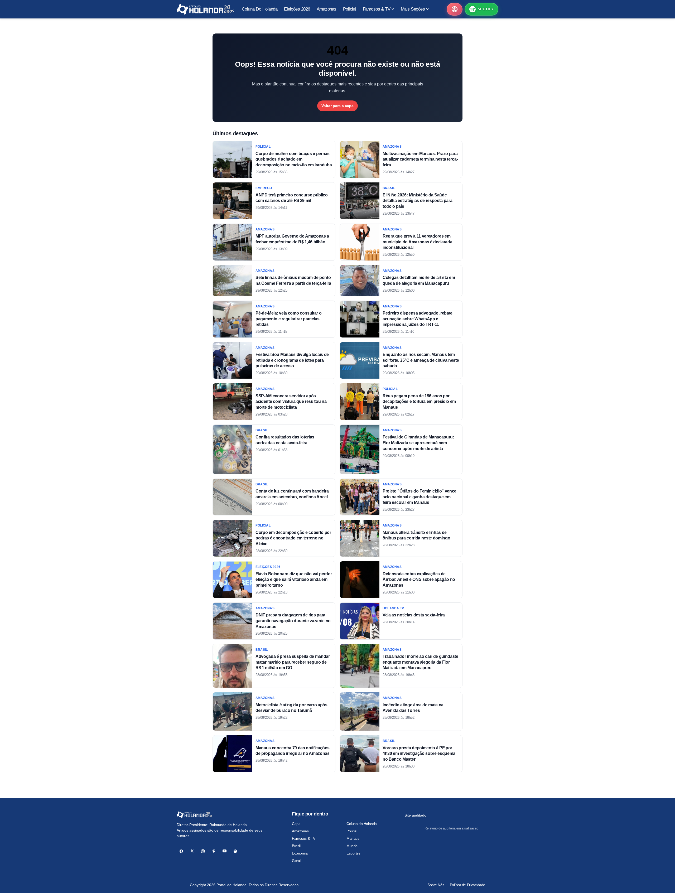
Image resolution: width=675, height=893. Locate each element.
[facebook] (181, 851)
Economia (300, 853)
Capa (296, 824)
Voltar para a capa (337, 106)
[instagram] (203, 851)
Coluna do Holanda (361, 824)
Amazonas (300, 831)
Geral (296, 860)
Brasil (296, 846)
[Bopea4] (205, 9)
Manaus (352, 838)
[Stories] (454, 9)
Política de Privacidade (467, 885)
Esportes (353, 853)
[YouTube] (224, 851)
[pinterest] (213, 851)
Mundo (352, 846)
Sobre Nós (435, 885)
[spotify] (235, 851)
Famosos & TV (303, 838)
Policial (351, 831)
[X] (192, 851)
